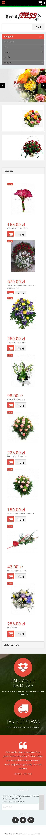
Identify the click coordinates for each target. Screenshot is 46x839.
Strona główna (8, 42)
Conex (6, 834)
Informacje (7, 62)
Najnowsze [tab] (8, 171)
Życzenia (6, 57)
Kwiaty (5, 47)
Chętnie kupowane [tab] (11, 645)
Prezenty (6, 52)
